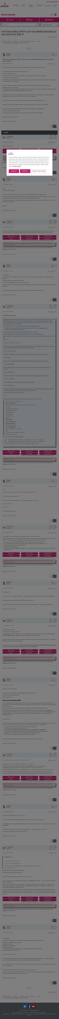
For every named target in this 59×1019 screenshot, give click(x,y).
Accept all (14, 171)
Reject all (25, 171)
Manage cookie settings (38, 171)
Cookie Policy (17, 166)
